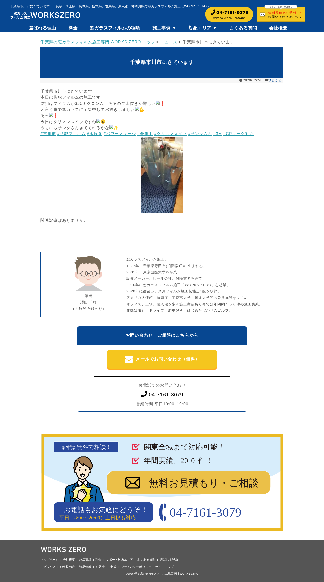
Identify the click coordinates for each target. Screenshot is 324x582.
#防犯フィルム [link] (71, 134)
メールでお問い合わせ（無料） (168, 359)
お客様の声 (67, 567)
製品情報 (85, 567)
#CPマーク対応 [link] (238, 134)
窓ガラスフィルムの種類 (115, 27)
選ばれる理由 (42, 27)
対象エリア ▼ (203, 27)
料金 (73, 27)
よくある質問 (243, 27)
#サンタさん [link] (200, 134)
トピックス (48, 567)
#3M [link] (217, 134)
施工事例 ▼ (164, 27)
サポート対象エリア (119, 559)
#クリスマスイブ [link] (170, 134)
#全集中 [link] (145, 134)
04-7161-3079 (166, 394)
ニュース (168, 42)
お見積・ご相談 (106, 567)
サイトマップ (164, 567)
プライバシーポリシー (136, 567)
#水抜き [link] (94, 134)
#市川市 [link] (48, 134)
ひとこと (274, 80)
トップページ (49, 559)
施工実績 (85, 559)
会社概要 (278, 27)
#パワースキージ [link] (120, 134)
